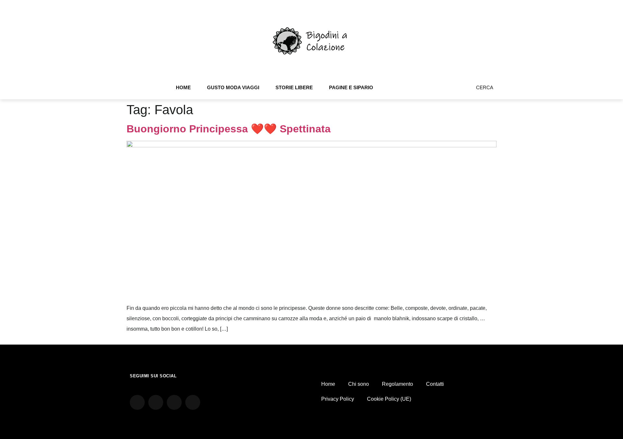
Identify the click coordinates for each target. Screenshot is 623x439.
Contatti (435, 384)
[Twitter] (447, 90)
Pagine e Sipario (351, 87)
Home (183, 87)
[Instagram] (429, 90)
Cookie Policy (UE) (389, 399)
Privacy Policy (337, 399)
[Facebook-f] (438, 90)
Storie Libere (294, 87)
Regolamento (397, 384)
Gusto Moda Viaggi (233, 87)
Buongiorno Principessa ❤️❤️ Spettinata (229, 129)
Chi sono (358, 384)
